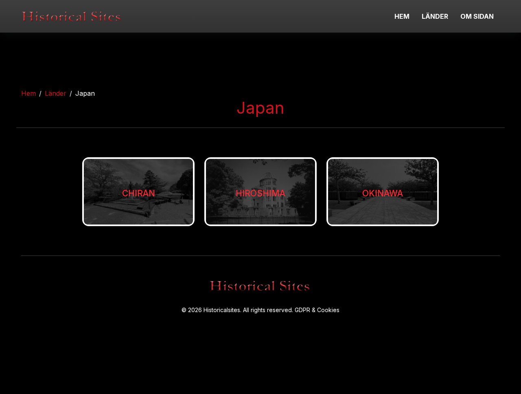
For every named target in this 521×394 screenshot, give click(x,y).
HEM (401, 16)
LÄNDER (435, 16)
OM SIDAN (477, 16)
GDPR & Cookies (317, 309)
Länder (55, 93)
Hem (28, 93)
